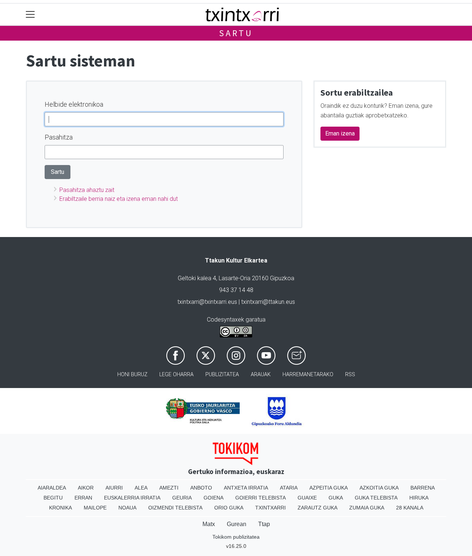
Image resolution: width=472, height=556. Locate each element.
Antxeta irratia (246, 488)
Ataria (289, 488)
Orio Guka (228, 508)
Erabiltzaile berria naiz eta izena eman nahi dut (118, 198)
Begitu (53, 498)
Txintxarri (270, 508)
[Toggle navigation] (30, 14)
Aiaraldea (52, 488)
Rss (350, 374)
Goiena (213, 498)
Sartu (236, 33)
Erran (83, 498)
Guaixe (307, 498)
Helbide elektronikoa (74, 104)
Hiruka (418, 498)
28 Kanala (409, 508)
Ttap (264, 524)
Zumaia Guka (366, 508)
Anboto (201, 488)
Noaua (127, 508)
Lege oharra (176, 374)
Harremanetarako (307, 374)
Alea (141, 488)
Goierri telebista (260, 498)
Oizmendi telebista (175, 508)
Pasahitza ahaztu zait (86, 189)
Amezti (168, 488)
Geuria (182, 498)
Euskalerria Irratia (132, 498)
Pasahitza (59, 137)
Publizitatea (222, 374)
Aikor (86, 488)
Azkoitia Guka (379, 488)
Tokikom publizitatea (236, 537)
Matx (208, 524)
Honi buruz (132, 374)
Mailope (95, 508)
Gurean (236, 524)
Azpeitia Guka (328, 488)
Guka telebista (376, 498)
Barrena (422, 488)
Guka (336, 498)
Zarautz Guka (317, 508)
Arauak (261, 374)
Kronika (60, 508)
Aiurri (114, 488)
